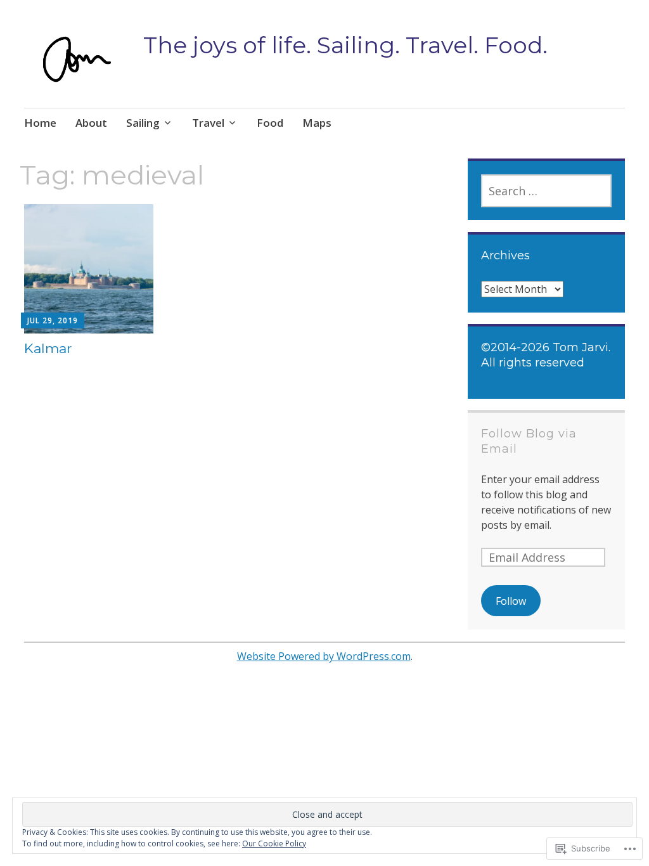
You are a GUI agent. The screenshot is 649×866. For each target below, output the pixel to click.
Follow (511, 601)
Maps (316, 122)
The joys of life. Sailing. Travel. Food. (345, 45)
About (91, 122)
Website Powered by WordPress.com (324, 656)
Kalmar (48, 348)
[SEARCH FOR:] (546, 190)
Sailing (143, 122)
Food (270, 122)
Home (40, 122)
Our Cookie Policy (274, 843)
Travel (208, 122)
